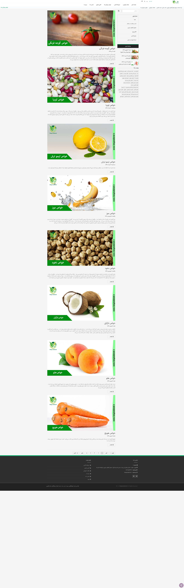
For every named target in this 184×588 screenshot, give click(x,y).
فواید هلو (121, 96)
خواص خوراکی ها (107, 5)
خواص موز (110, 213)
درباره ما (85, 5)
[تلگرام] (136, 476)
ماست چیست (136, 80)
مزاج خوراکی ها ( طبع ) (125, 52)
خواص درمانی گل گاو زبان (122, 71)
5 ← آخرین (76, 453)
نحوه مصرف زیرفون (125, 78)
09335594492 (129, 470)
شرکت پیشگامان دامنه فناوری (52, 486)
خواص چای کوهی (123, 76)
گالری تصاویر (98, 5)
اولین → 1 (112, 453)
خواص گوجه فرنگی (107, 48)
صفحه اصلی (134, 5)
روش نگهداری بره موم (130, 76)
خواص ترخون (132, 78)
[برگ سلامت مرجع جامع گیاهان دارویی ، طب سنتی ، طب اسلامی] (175, 2)
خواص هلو (110, 378)
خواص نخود (110, 268)
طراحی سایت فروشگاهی (74, 486)
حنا (137, 73)
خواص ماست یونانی (135, 92)
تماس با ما (92, 5)
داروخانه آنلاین (117, 5)
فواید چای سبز (126, 73)
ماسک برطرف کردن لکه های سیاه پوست (131, 87)
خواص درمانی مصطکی (134, 82)
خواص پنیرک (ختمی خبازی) (126, 92)
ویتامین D (136, 78)
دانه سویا (123, 87)
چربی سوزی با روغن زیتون (126, 94)
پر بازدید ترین (128, 46)
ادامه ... (110, 64)
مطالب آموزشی (126, 5)
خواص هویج (110, 433)
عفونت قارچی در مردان (134, 85)
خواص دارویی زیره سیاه (129, 80)
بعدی (82, 453)
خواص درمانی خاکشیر (134, 96)
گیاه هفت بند (136, 71)
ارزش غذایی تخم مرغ (132, 73)
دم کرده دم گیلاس (127, 96)
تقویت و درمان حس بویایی (125, 64)
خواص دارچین (120, 89)
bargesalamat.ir (128, 472)
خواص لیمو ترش (108, 162)
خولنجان (121, 73)
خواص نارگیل (109, 323)
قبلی (106, 453)
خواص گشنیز (136, 89)
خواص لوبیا (110, 105)
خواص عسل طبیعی (130, 89)
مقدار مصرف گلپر (130, 71)
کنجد (120, 92)
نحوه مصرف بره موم (127, 82)
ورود (88, 479)
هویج (125, 89)
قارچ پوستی (128, 58)
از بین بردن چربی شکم (134, 94)
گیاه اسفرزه (136, 76)
